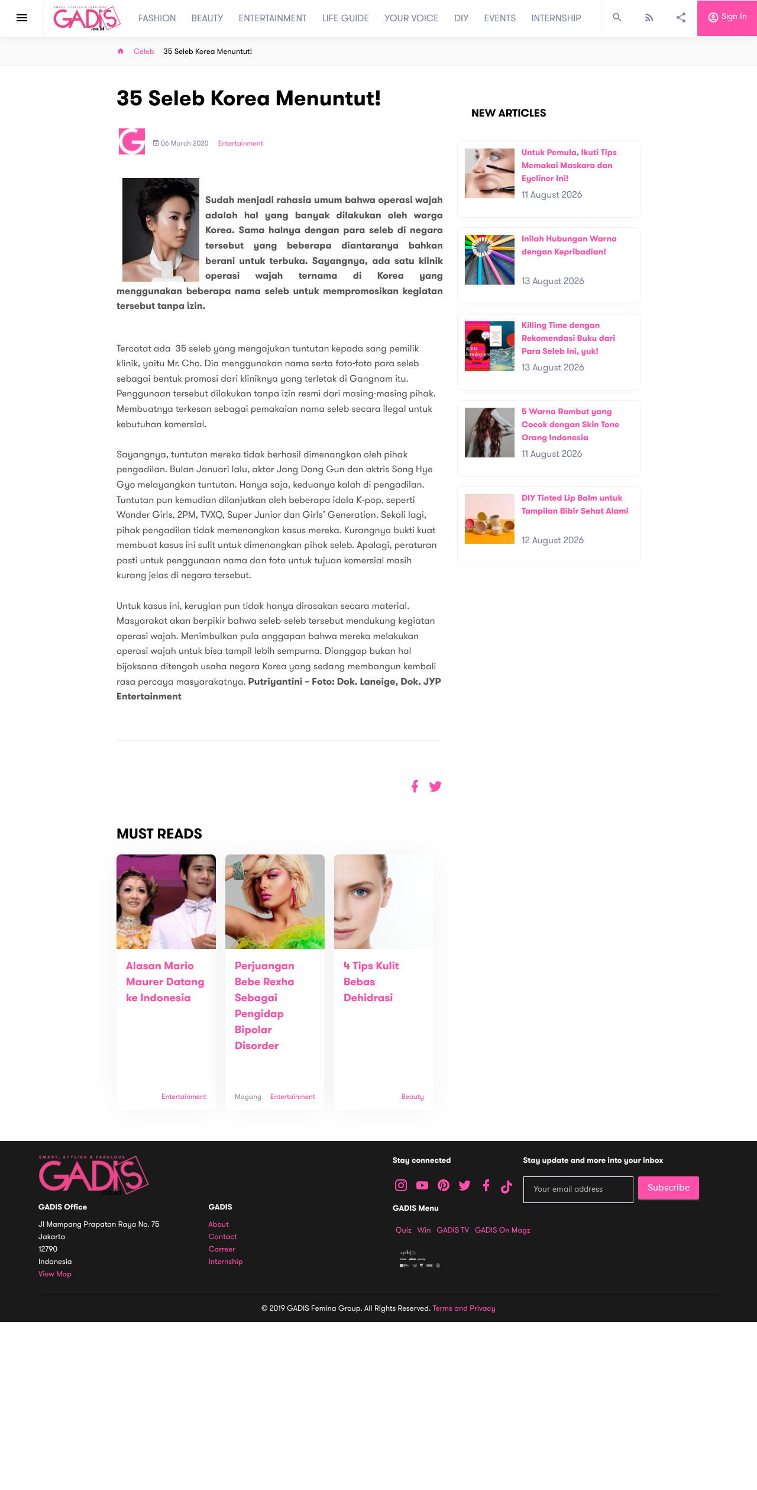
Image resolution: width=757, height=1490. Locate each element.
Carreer (222, 1249)
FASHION (157, 18)
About (219, 1224)
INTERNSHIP (556, 18)
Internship (226, 1262)
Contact (223, 1237)
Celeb (144, 52)
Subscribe (669, 1187)
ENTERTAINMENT (273, 18)
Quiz (404, 1230)
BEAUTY (208, 18)
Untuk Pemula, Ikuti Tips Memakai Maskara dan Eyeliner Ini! (569, 165)
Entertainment (240, 144)
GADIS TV (453, 1230)
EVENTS (500, 18)
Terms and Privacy (464, 1308)
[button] (435, 787)
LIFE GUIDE (345, 18)
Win (424, 1230)
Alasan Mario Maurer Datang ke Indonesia (165, 982)
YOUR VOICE (411, 18)
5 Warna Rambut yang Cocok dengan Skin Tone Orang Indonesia (570, 424)
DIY (461, 18)
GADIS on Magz (502, 1230)
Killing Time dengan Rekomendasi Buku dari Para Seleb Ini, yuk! (568, 338)
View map (55, 1274)
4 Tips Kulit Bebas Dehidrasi (371, 982)
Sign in (733, 16)
